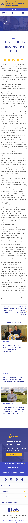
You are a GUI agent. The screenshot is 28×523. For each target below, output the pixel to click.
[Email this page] (13, 60)
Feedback (5, 520)
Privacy (11, 520)
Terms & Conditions (19, 520)
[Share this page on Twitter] (9, 60)
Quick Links (5, 486)
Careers (4, 496)
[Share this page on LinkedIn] (17, 60)
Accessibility (13, 522)
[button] (25, 3)
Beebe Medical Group (14, 468)
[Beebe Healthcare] (5, 14)
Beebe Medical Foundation (14, 463)
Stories (14, 39)
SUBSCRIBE (14, 454)
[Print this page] (22, 60)
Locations (14, 9)
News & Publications (9, 502)
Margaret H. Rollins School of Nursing (14, 473)
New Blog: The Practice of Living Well (9, 310)
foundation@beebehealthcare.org (11, 292)
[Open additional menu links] (23, 13)
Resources (5, 491)
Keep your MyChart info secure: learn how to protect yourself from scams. (15, 3)
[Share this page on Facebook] (4, 60)
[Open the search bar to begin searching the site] (13, 13)
